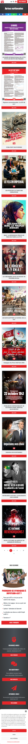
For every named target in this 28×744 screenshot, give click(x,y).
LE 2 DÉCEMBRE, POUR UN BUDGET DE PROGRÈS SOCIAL (14, 277)
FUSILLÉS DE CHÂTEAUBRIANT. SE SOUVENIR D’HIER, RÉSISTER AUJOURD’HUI (14, 407)
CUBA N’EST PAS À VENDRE (14, 147)
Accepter (14, 730)
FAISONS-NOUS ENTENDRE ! (14, 452)
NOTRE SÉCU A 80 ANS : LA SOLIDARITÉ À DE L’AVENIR (14, 496)
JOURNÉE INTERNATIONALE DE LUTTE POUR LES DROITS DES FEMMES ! (14, 58)
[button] (26, 711)
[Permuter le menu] (11, 2)
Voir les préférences (14, 738)
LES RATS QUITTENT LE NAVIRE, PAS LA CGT (14, 318)
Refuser (14, 734)
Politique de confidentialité (13, 741)
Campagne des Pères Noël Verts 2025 (14, 363)
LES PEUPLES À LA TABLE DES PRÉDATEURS (14, 191)
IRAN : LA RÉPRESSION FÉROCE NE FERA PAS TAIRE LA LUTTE (14, 236)
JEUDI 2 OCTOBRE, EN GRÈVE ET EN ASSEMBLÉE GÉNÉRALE (14, 541)
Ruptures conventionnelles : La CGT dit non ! (14, 103)
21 (24, 550)
